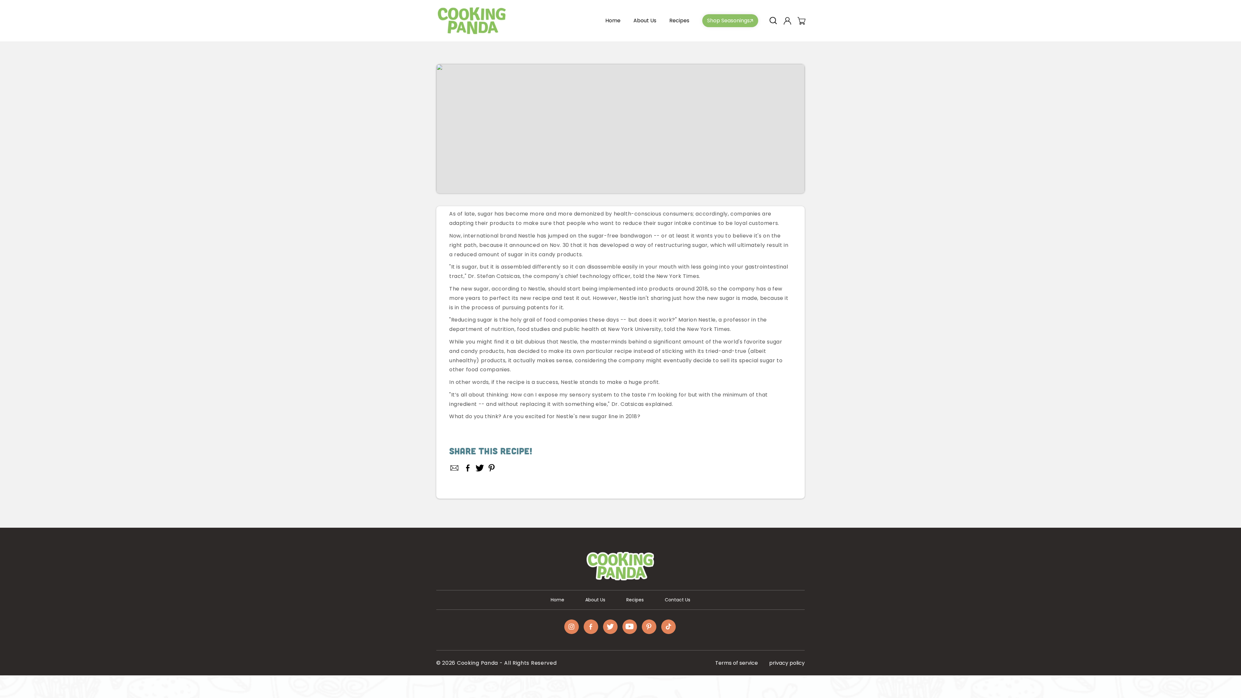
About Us (595, 600)
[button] (773, 21)
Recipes (635, 600)
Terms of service (736, 663)
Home (557, 600)
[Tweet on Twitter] (479, 468)
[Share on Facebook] (467, 468)
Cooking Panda (477, 663)
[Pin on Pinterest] (491, 468)
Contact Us (677, 600)
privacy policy (787, 663)
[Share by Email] (454, 468)
